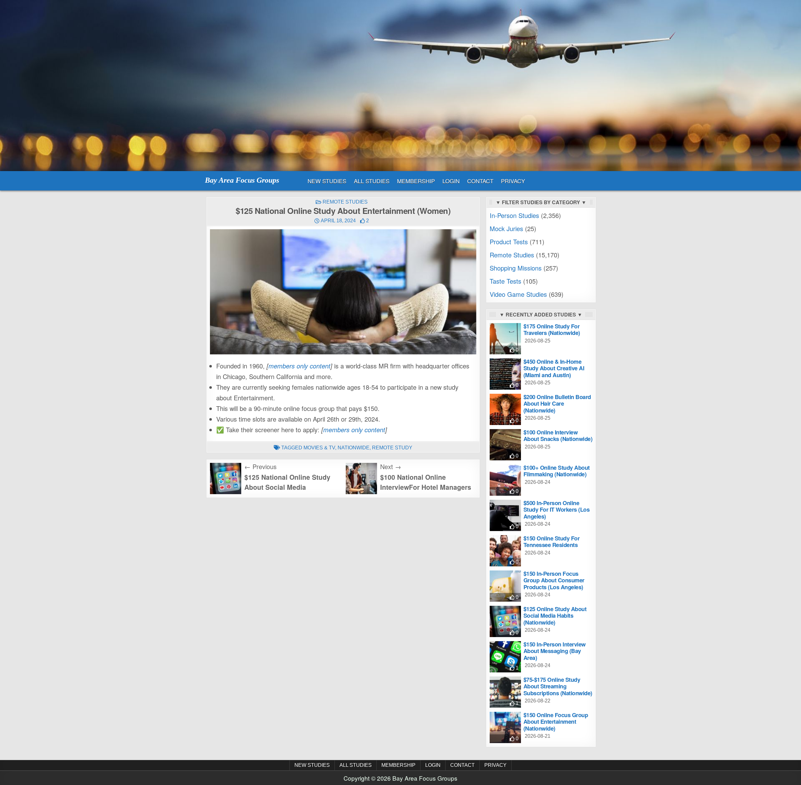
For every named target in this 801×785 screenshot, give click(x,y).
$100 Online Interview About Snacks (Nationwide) (558, 435)
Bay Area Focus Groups (242, 180)
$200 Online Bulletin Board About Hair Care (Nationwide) (557, 403)
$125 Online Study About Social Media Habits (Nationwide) (555, 615)
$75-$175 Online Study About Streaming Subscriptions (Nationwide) (557, 686)
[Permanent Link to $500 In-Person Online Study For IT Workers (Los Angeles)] (505, 515)
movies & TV (319, 447)
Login (451, 181)
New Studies (327, 181)
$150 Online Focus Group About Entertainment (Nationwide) (555, 721)
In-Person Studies (514, 215)
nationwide (354, 447)
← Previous (260, 466)
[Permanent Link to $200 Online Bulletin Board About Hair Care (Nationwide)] (505, 409)
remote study (392, 447)
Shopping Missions (516, 267)
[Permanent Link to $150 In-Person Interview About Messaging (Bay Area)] (505, 656)
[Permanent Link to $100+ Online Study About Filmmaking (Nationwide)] (505, 480)
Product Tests (509, 241)
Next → (390, 466)
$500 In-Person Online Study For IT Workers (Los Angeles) (556, 509)
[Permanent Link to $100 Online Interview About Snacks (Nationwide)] (505, 444)
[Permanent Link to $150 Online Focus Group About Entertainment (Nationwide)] (505, 727)
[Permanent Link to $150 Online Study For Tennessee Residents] (505, 550)
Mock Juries (506, 228)
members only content (299, 365)
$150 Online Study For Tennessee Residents (551, 541)
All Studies (372, 181)
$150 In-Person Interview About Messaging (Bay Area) (554, 651)
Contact (480, 181)
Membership (416, 181)
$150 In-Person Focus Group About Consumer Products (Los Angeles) (553, 580)
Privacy (513, 181)
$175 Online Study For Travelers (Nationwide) (551, 329)
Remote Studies (345, 202)
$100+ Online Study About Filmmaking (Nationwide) (556, 471)
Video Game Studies (518, 294)
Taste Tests (505, 281)
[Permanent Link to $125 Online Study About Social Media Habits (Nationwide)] (505, 621)
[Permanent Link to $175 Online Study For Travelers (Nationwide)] (505, 338)
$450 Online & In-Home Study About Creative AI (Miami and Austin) (553, 368)
